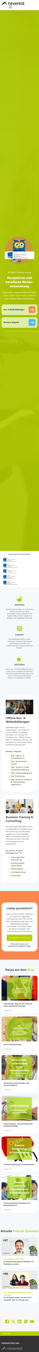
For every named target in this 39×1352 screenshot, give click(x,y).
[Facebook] (7, 1321)
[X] (13, 1321)
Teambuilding (17, 869)
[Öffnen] (10, 7)
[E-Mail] (32, 1321)
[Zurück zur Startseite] (13, 3)
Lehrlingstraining (18, 872)
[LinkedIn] (19, 1321)
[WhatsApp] (25, 1321)
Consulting (16, 875)
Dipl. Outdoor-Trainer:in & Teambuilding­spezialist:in (21, 782)
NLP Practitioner (18, 776)
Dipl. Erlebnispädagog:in (21, 773)
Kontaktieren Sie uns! (19, 938)
